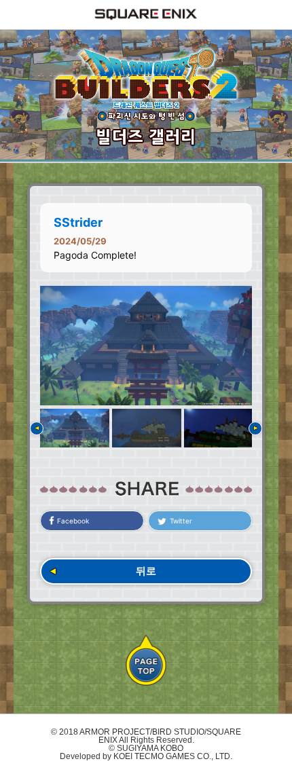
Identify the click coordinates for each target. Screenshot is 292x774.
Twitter (181, 521)
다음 (255, 428)
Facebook (73, 521)
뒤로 (146, 570)
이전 (36, 428)
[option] (146, 345)
